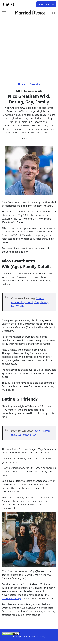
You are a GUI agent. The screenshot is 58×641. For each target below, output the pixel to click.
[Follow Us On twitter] (7, 4)
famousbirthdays (11, 598)
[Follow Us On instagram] (12, 4)
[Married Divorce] (30, 12)
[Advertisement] (29, 46)
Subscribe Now (46, 4)
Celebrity (35, 84)
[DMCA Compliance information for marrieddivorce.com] (29, 633)
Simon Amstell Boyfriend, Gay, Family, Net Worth (30, 302)
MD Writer (30, 138)
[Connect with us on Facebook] (3, 4)
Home (21, 84)
